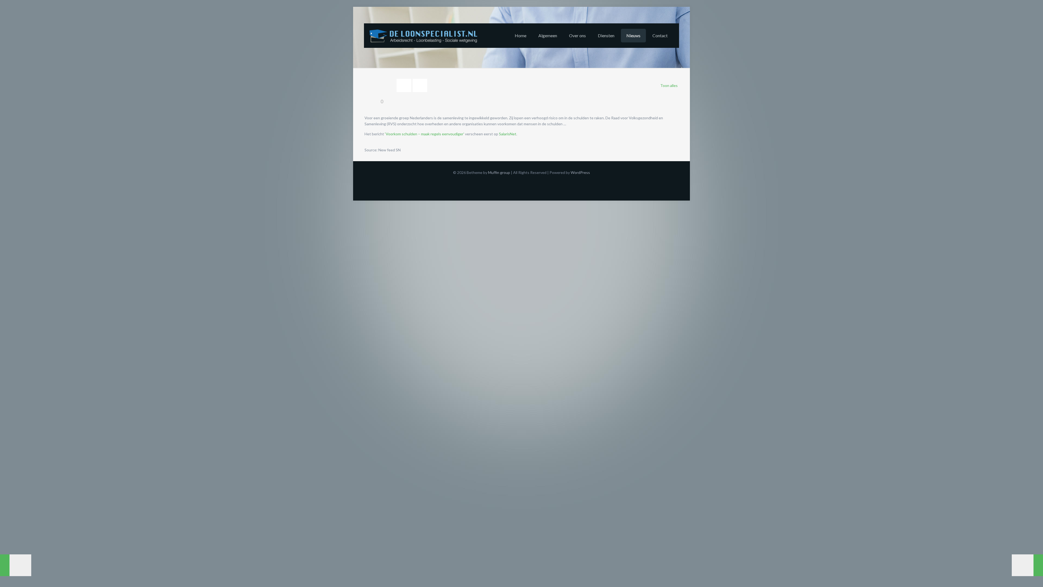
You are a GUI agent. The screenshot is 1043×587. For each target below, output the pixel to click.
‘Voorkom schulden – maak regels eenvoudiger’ (424, 134)
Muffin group (499, 172)
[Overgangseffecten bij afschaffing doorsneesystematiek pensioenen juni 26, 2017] (1027, 565)
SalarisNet (507, 134)
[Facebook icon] (522, 181)
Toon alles (669, 85)
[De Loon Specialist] (426, 35)
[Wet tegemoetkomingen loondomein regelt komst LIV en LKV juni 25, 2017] (15, 565)
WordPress (580, 172)
